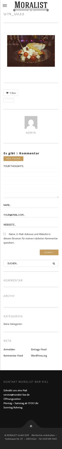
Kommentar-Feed (13, 355)
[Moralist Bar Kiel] (31, 6)
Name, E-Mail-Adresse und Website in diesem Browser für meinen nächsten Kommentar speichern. (30, 238)
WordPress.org (39, 355)
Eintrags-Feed (38, 349)
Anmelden (9, 349)
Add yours (13, 158)
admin (31, 132)
